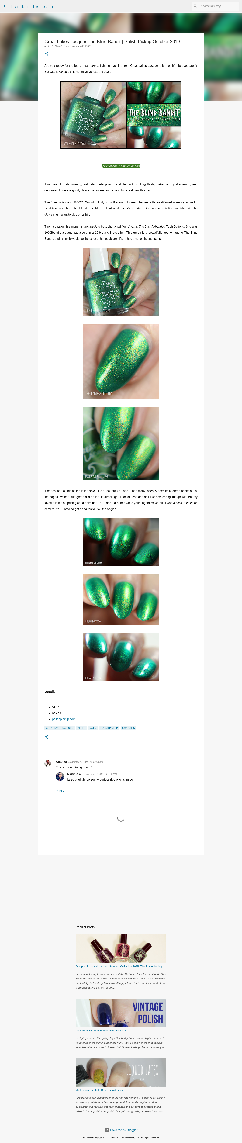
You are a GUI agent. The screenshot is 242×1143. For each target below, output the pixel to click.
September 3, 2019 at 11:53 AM (85, 762)
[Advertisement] (121, 887)
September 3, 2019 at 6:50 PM (100, 774)
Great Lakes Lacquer (59, 728)
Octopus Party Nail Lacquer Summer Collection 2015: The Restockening (119, 966)
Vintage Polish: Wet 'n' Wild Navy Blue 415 (101, 1030)
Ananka (61, 761)
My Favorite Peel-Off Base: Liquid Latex (99, 1090)
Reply (60, 791)
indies (81, 728)
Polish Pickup (109, 728)
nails (92, 728)
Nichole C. (74, 773)
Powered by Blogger (123, 1130)
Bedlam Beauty (32, 6)
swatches (128, 728)
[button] (46, 54)
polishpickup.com (63, 719)
